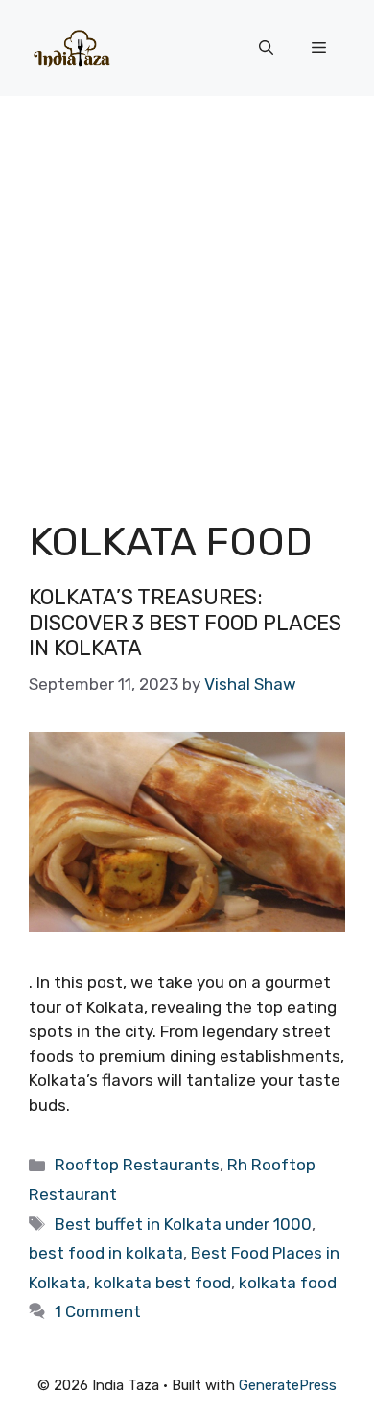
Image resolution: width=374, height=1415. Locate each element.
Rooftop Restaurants (137, 1164)
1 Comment (98, 1311)
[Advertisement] (187, 293)
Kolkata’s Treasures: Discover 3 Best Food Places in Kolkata (185, 622)
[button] (266, 48)
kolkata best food (162, 1282)
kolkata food (288, 1282)
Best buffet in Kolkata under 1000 (183, 1224)
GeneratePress (288, 1385)
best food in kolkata (106, 1252)
